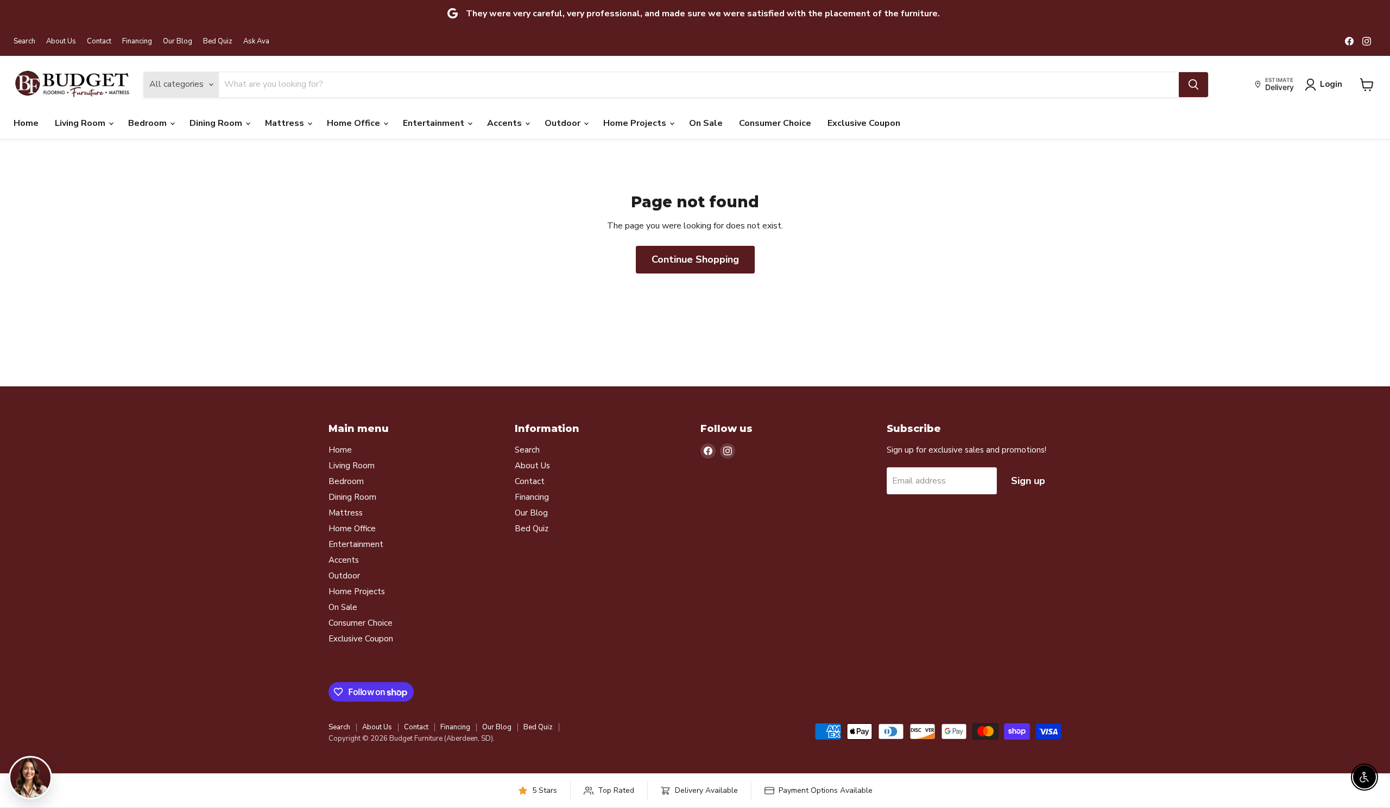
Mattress (285, 123)
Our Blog (177, 41)
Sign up (1028, 480)
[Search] (1193, 84)
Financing (137, 41)
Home (26, 123)
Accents (505, 123)
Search (24, 41)
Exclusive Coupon (863, 123)
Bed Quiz (217, 41)
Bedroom (148, 123)
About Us (61, 41)
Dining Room (216, 123)
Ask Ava (256, 41)
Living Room (81, 123)
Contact (99, 41)
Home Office (354, 123)
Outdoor (564, 123)
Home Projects (635, 123)
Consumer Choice (775, 123)
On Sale (706, 123)
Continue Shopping (695, 259)
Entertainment (434, 123)
